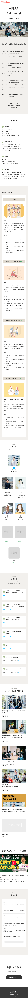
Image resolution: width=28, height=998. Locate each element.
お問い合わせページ (14, 977)
